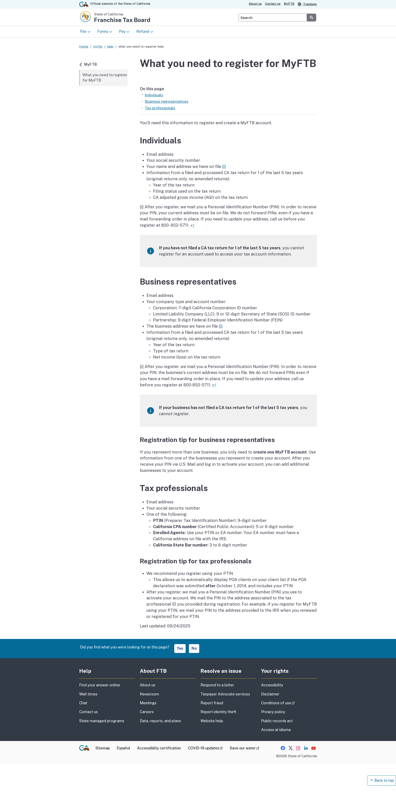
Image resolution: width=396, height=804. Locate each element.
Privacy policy (273, 712)
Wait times (88, 694)
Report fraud (211, 703)
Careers (147, 712)
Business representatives (166, 101)
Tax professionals (160, 108)
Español (123, 748)
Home (83, 46)
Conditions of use (289, 703)
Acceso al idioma (276, 730)
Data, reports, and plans (160, 721)
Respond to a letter (217, 685)
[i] (224, 166)
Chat (83, 703)
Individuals (154, 95)
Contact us (272, 4)
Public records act (277, 721)
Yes (180, 648)
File (83, 31)
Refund (142, 31)
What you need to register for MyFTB (104, 78)
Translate (309, 4)
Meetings (148, 703)
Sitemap (102, 748)
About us (255, 4)
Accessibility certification (159, 748)
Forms (102, 31)
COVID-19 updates (205, 748)
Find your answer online (99, 685)
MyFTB (289, 4)
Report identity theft (218, 712)
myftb (97, 46)
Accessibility (272, 685)
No (194, 648)
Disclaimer (270, 694)
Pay (122, 31)
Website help (211, 721)
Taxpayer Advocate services (225, 694)
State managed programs (101, 721)
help (110, 46)
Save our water (244, 748)
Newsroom (149, 694)
